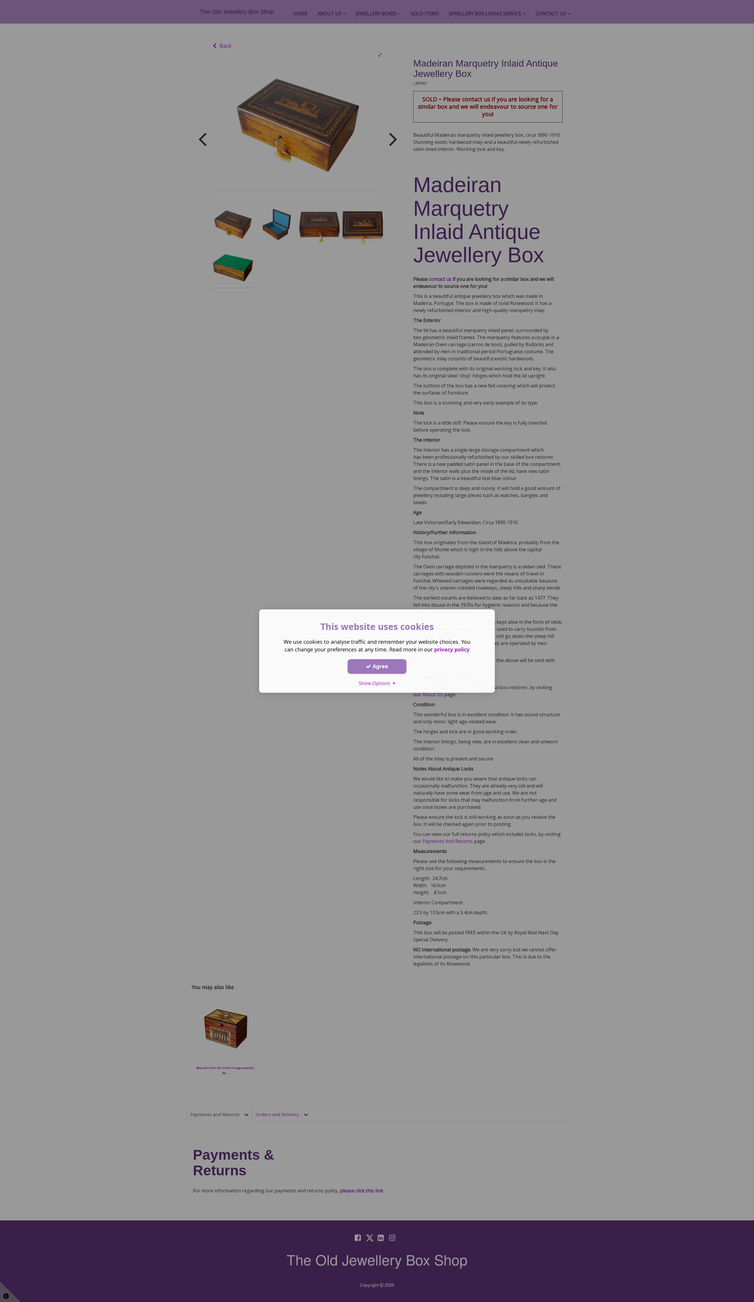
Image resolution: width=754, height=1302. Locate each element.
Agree (379, 666)
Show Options (376, 683)
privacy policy (451, 649)
